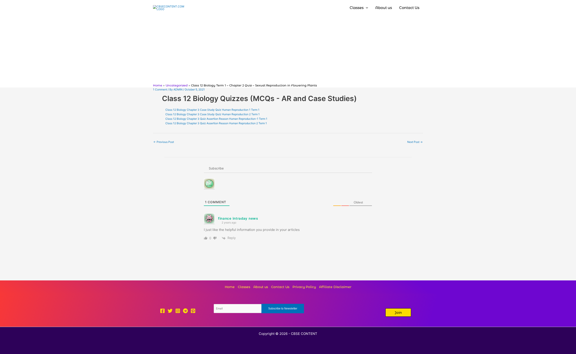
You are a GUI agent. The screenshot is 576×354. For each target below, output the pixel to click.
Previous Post (163, 142)
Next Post (415, 142)
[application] (366, 8)
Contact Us (280, 287)
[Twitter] (170, 310)
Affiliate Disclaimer (335, 287)
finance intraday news (238, 218)
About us (260, 287)
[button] (398, 312)
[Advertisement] (288, 49)
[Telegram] (185, 310)
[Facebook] (162, 310)
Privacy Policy (304, 287)
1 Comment (160, 89)
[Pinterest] (193, 310)
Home (230, 287)
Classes (244, 287)
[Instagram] (177, 310)
